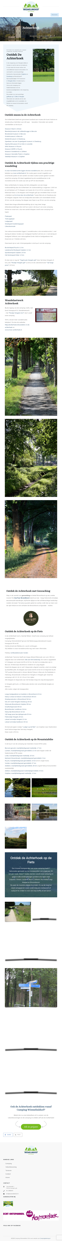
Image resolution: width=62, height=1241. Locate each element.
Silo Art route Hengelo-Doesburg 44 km (18, 702)
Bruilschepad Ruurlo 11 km (14, 247)
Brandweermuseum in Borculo (15, 134)
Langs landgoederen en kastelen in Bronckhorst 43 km (23, 694)
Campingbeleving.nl (45, 1238)
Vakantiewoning (11, 1167)
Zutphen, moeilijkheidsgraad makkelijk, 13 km (20, 773)
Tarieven (8, 1170)
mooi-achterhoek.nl (19, 173)
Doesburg (9, 76)
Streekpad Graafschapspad (14, 224)
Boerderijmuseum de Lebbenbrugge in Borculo (21, 131)
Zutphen (23, 74)
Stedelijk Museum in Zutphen (15, 156)
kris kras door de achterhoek (24, 195)
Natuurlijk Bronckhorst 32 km (15, 712)
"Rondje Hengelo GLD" (16, 313)
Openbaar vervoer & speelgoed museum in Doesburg (23, 141)
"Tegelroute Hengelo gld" (28, 260)
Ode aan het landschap (32, 660)
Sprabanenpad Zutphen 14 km (15, 252)
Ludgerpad (8, 221)
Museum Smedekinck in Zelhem (16, 151)
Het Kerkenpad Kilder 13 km (14, 255)
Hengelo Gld (11, 81)
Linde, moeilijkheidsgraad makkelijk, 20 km (19, 756)
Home (7, 1177)
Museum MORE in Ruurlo (13, 149)
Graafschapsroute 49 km (13, 707)
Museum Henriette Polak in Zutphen (17, 154)
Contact (8, 1174)
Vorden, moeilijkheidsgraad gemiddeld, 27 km (20, 763)
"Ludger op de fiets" (29, 727)
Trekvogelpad (9, 219)
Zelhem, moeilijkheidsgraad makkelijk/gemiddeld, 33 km (24, 771)
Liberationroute (10, 226)
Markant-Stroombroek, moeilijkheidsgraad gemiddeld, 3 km (25, 758)
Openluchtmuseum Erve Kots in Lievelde (18, 144)
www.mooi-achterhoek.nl (13, 330)
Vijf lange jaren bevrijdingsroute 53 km (18, 714)
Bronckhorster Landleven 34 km (15, 709)
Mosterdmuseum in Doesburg (15, 139)
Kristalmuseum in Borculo (13, 136)
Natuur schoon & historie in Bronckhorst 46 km (20, 697)
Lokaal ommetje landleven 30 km (16, 722)
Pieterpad (8, 216)
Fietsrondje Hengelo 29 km (14, 717)
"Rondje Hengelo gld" (18, 263)
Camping (8, 1163)
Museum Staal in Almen (13, 129)
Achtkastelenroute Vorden (19, 653)
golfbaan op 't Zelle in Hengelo (15, 96)
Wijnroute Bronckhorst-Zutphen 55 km (18, 704)
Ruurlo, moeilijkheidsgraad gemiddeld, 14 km (20, 761)
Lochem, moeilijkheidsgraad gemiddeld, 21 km (21, 751)
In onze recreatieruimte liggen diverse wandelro (21, 171)
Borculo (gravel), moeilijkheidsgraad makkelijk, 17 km (23, 748)
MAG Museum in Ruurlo (13, 146)
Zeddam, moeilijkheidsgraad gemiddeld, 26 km (21, 766)
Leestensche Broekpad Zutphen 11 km (18, 250)
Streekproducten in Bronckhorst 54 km (18, 699)
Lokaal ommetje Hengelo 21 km (16, 719)
